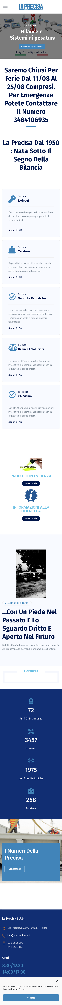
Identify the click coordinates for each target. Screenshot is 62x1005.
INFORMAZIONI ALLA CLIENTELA (31, 509)
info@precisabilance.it (19, 935)
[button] (57, 980)
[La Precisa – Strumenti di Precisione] (31, 7)
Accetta (31, 997)
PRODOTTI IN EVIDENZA (31, 476)
